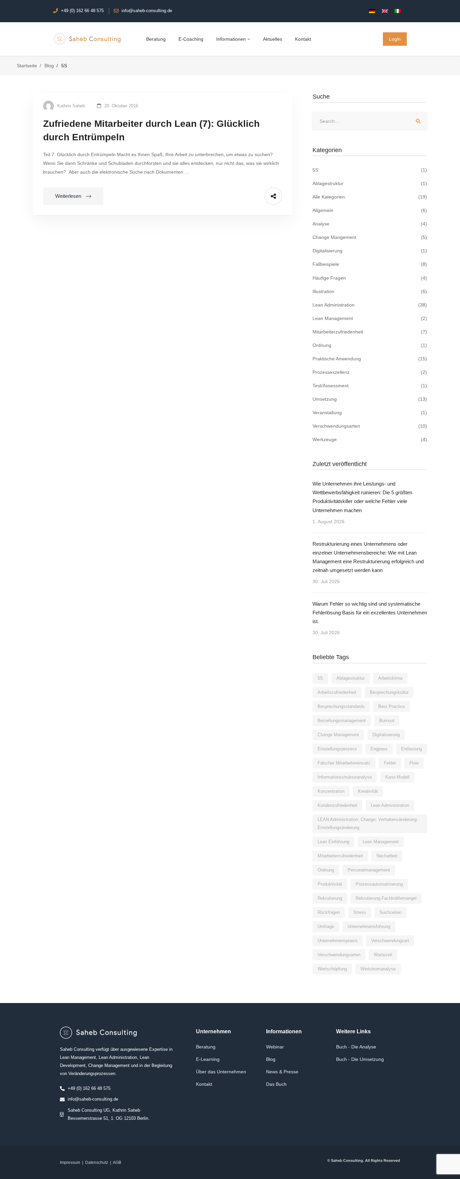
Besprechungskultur (389, 692)
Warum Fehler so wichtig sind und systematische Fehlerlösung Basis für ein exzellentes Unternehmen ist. (370, 612)
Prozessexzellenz (370, 372)
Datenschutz (96, 1162)
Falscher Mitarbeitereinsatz (344, 762)
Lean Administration (370, 305)
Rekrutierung (330, 898)
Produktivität (330, 884)
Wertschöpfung (332, 968)
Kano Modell (397, 777)
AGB (117, 1162)
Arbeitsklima (390, 678)
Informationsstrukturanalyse (345, 777)
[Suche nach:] (370, 121)
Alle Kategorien (370, 197)
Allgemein (370, 210)
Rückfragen (329, 912)
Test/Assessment (370, 385)
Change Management (338, 734)
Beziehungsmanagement (342, 720)
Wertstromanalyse (378, 968)
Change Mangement (370, 237)
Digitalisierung (370, 250)
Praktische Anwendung (370, 358)
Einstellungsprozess (337, 748)
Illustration (370, 291)
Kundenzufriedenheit (337, 805)
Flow (414, 762)
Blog (49, 65)
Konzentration (331, 791)
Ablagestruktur (370, 183)
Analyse (370, 223)
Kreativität (368, 791)
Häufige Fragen (370, 278)
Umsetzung (370, 399)
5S (370, 170)
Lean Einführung (333, 841)
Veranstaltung (370, 412)
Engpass (379, 748)
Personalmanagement (369, 869)
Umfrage (326, 926)
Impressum (70, 1162)
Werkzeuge (370, 439)
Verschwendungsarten (370, 426)
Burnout (386, 720)
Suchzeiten (390, 912)
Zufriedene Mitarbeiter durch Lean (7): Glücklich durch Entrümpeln (151, 130)
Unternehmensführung (369, 926)
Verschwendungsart (390, 940)
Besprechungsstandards (341, 706)
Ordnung (370, 345)
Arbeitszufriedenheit (337, 692)
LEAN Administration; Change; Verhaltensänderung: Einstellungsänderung (368, 823)
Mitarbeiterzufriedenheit (370, 331)
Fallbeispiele (370, 264)
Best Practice (391, 706)
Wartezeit (383, 954)
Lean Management (370, 318)
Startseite (27, 65)
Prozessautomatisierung (379, 884)
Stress (359, 912)
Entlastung (411, 748)
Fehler (390, 762)
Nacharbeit (386, 855)
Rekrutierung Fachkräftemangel (386, 898)
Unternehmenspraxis (338, 940)
